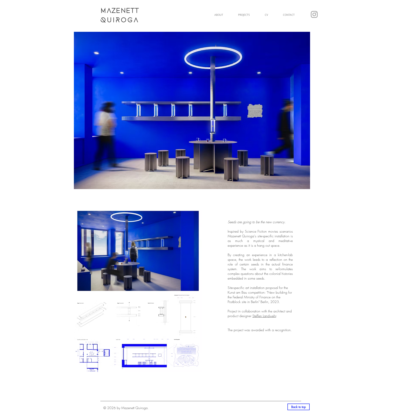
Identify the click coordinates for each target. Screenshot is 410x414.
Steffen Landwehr (264, 315)
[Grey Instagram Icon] (314, 14)
